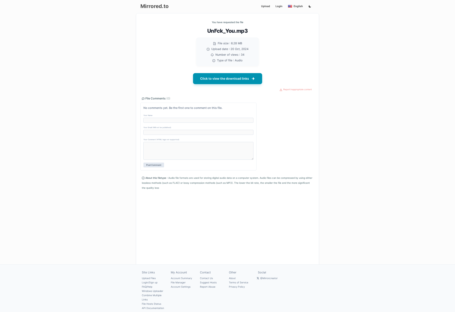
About (232, 278)
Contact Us (206, 278)
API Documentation (153, 308)
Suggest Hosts (208, 282)
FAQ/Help (147, 286)
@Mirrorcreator (269, 278)
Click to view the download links (224, 78)
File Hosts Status (151, 303)
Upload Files (149, 278)
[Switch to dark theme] (309, 6)
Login (278, 6)
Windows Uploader (152, 291)
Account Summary (181, 278)
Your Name (147, 115)
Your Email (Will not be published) (157, 127)
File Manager (178, 282)
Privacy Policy (237, 286)
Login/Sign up (149, 282)
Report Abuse (207, 286)
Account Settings (181, 286)
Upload (265, 6)
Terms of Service (238, 282)
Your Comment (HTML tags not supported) (161, 140)
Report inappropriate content (297, 89)
